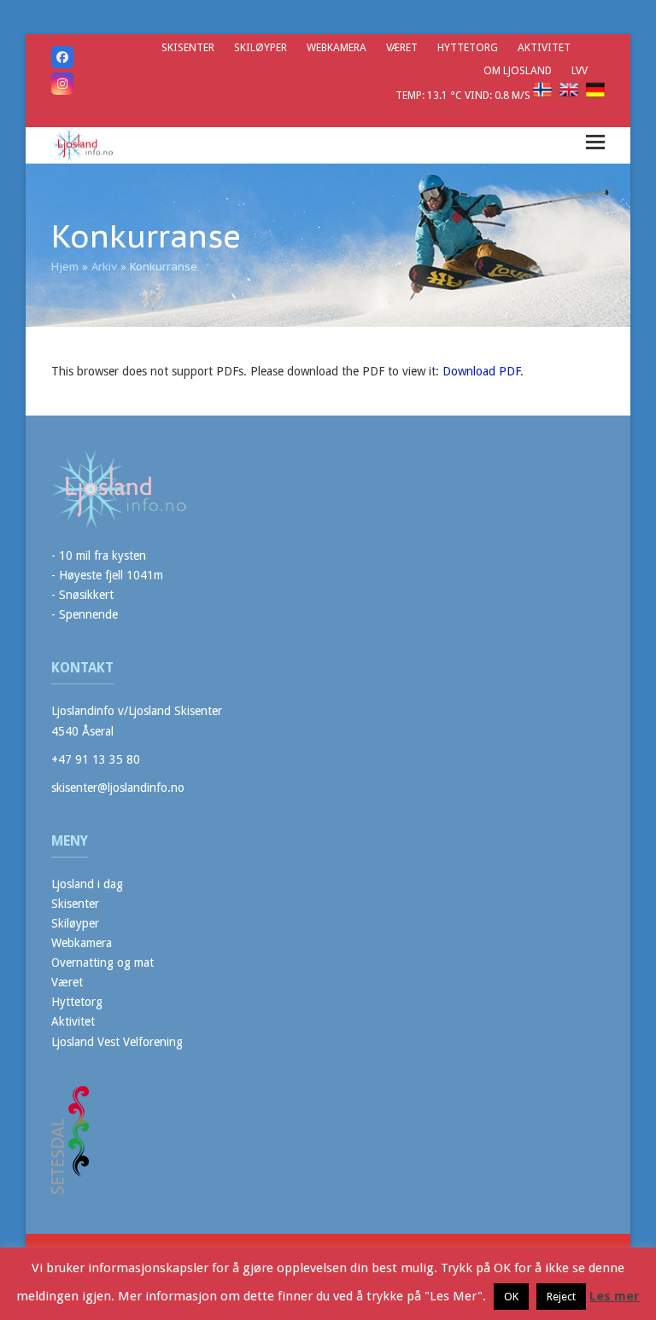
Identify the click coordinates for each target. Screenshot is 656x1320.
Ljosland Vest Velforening (117, 1042)
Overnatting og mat (102, 962)
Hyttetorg (76, 1002)
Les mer (614, 1296)
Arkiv (104, 266)
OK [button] (511, 1296)
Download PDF (481, 371)
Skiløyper (75, 923)
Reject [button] (561, 1296)
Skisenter (75, 903)
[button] (595, 142)
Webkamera (81, 943)
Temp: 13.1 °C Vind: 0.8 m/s (464, 95)
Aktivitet (73, 1021)
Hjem (65, 266)
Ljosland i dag (87, 884)
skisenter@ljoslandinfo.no (117, 787)
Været (67, 982)
